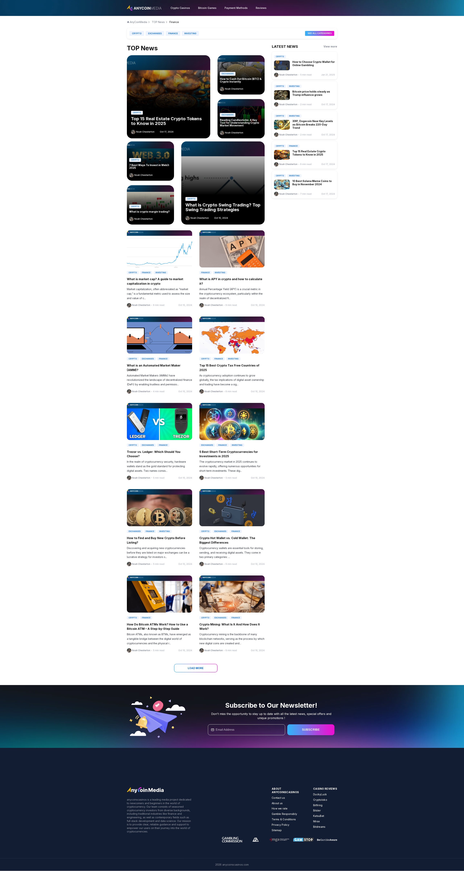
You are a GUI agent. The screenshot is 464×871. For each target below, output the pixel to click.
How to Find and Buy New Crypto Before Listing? (156, 540)
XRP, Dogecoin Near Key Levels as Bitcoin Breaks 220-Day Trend (312, 124)
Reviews (261, 7)
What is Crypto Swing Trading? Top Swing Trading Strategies (222, 207)
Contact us (278, 797)
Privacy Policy (280, 824)
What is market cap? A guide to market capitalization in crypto (155, 281)
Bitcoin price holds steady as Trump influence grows (311, 93)
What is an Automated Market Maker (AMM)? (154, 368)
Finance (173, 33)
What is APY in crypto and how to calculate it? (230, 281)
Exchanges (155, 33)
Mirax (316, 821)
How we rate (279, 808)
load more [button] (196, 668)
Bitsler (317, 810)
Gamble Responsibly (284, 813)
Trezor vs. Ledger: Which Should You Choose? (153, 454)
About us (277, 803)
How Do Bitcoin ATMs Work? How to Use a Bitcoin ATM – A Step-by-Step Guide (157, 627)
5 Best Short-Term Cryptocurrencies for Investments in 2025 (228, 454)
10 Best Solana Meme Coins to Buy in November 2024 (312, 182)
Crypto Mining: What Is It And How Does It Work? (229, 627)
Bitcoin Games (207, 7)
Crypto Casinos (180, 7)
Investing (190, 33)
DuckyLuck (320, 794)
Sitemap (277, 830)
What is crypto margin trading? (149, 211)
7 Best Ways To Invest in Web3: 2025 (149, 166)
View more (330, 46)
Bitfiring (318, 805)
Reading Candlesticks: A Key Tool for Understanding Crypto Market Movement (239, 123)
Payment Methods (236, 7)
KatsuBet (318, 815)
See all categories (320, 33)
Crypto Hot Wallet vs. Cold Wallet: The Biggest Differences (227, 540)
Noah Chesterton (145, 131)
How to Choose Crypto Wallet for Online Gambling (313, 63)
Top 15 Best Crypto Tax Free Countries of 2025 (229, 368)
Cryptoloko (320, 799)
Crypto (137, 33)
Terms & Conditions (284, 819)
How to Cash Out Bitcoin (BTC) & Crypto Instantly (241, 80)
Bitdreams (319, 826)
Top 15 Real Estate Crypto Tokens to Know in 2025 (166, 121)
